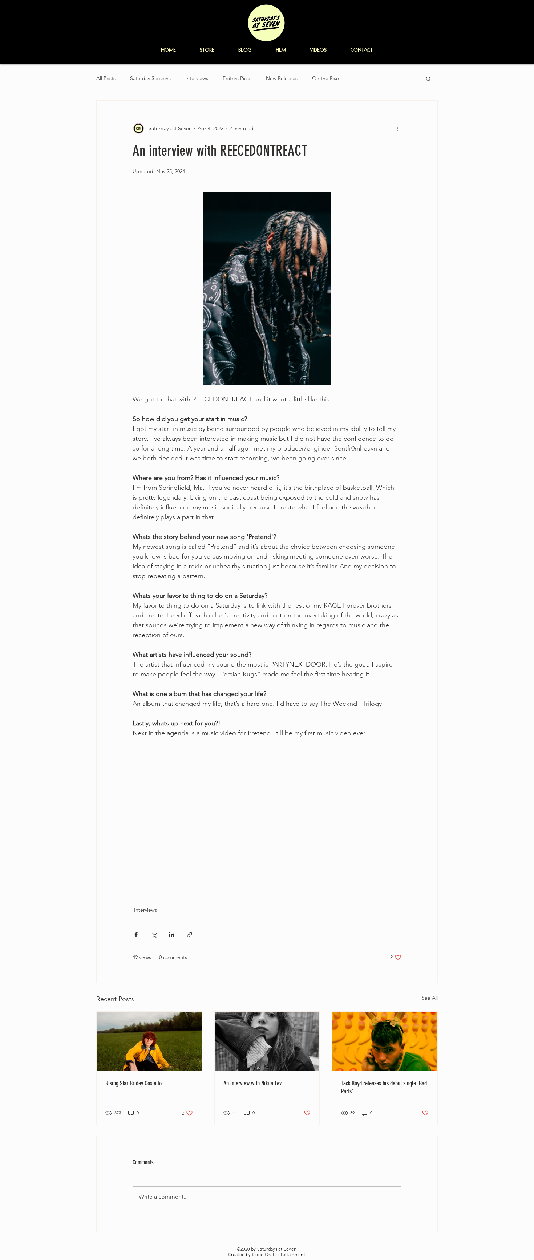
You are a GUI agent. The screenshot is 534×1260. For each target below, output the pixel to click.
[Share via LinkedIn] (171, 934)
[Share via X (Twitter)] (153, 934)
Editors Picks (237, 78)
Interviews (196, 78)
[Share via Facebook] (136, 934)
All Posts (106, 78)
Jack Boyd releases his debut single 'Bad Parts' (384, 1087)
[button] (428, 78)
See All (430, 998)
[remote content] (267, 818)
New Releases (282, 78)
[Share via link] (189, 934)
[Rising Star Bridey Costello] (149, 1041)
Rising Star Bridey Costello (133, 1083)
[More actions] (397, 128)
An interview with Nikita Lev (252, 1083)
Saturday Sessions (150, 78)
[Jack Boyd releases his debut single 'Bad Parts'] (384, 1041)
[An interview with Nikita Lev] (267, 1041)
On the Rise (325, 78)
